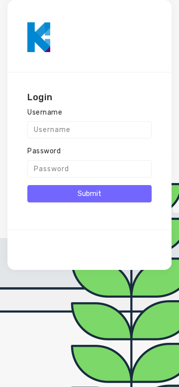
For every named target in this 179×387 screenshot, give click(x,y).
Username (44, 112)
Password (44, 151)
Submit (89, 194)
